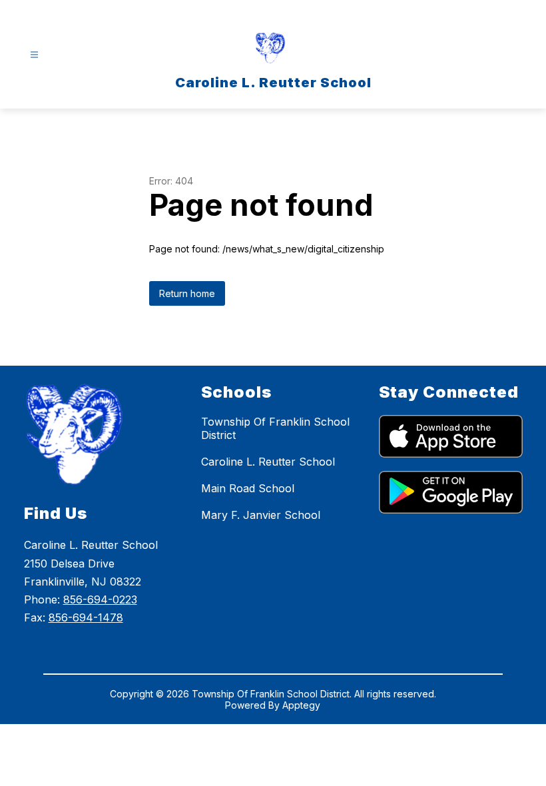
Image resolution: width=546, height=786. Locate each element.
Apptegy (301, 705)
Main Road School (247, 488)
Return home (187, 293)
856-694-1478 (86, 617)
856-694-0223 (100, 599)
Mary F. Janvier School (260, 515)
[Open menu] (34, 55)
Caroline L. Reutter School (268, 461)
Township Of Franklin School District (275, 428)
